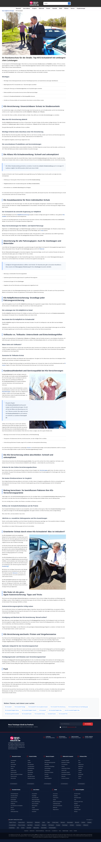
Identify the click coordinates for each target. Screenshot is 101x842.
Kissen (79, 778)
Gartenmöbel (13, 764)
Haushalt (54, 8)
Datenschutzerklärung (40, 830)
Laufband (83, 822)
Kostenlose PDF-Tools (78, 801)
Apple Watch (29, 825)
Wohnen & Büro (83, 756)
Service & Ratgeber (80, 789)
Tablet (48, 822)
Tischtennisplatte (52, 827)
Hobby (29, 760)
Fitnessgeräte (30, 772)
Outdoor (29, 762)
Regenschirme (56, 809)
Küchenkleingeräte (14, 793)
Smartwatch (37, 825)
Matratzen (80, 768)
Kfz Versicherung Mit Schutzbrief (12, 713)
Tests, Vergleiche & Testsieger (8, 10)
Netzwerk (15, 573)
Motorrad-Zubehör (35, 799)
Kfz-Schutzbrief (8, 706)
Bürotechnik (80, 774)
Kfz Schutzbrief (42, 710)
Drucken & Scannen (65, 778)
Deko (79, 762)
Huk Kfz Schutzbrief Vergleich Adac (72, 710)
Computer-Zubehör (65, 760)
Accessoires (55, 793)
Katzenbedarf (47, 770)
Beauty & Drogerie (50, 756)
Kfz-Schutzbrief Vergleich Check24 (29, 710)
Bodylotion (44, 825)
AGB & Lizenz (47, 830)
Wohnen (66, 8)
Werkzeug (13, 766)
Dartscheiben (43, 827)
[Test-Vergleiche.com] (15, 739)
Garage (33, 807)
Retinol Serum (30, 822)
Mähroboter (37, 822)
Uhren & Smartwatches (57, 805)
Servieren (13, 809)
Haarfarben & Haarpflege (49, 766)
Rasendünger (64, 825)
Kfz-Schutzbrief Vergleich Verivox (12, 710)
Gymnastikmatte (12, 825)
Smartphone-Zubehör (65, 772)
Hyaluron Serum (21, 822)
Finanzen (76, 795)
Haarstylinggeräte (48, 778)
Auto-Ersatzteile (35, 803)
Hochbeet (72, 825)
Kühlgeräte (13, 803)
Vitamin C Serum (12, 822)
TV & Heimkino (64, 764)
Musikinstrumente (31, 778)
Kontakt (75, 830)
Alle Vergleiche (89, 819)
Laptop (43, 822)
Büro (79, 760)
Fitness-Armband (21, 825)
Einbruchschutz (14, 776)
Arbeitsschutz (13, 770)
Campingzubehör (31, 766)
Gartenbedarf (13, 760)
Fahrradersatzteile (31, 776)
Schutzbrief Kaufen (52, 713)
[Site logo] (34, 3)
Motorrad (41, 248)
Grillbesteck (85, 825)
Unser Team (76, 807)
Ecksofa (22, 827)
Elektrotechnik (14, 772)
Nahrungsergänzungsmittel (50, 762)
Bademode (55, 807)
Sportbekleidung (31, 768)
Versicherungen (43, 470)
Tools (75, 799)
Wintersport (30, 774)
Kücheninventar (14, 797)
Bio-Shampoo (51, 825)
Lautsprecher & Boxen (65, 768)
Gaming (63, 766)
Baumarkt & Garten (16, 756)
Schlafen (80, 770)
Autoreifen (34, 811)
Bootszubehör (34, 805)
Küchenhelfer (13, 799)
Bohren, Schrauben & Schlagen (17, 774)
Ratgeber (76, 803)
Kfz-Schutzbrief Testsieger (20, 706)
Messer (12, 807)
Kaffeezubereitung (14, 811)
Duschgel (58, 825)
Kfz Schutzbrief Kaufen (27, 713)
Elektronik (41, 8)
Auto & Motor (26, 8)
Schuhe (54, 799)
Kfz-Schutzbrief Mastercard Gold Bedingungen (78, 706)
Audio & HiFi (63, 770)
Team (60, 830)
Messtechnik (13, 778)
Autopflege (34, 795)
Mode (60, 8)
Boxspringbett (70, 822)
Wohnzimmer (81, 764)
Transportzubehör (35, 809)
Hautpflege (47, 764)
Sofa (18, 827)
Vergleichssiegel (81, 8)
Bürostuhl (77, 822)
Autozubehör (34, 793)
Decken (79, 776)
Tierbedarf (47, 776)
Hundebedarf (47, 760)
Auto (42, 230)
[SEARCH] (69, 3)
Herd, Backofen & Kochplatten (17, 805)
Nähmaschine (36, 827)
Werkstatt (13, 762)
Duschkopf (29, 827)
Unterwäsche (55, 797)
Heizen (12, 768)
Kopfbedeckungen (56, 803)
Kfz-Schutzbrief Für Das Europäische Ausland (38, 706)
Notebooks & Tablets (65, 762)
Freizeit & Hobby (33, 756)
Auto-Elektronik (35, 797)
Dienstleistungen (6, 391)
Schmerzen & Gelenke (49, 772)
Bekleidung (55, 795)
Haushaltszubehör (14, 795)
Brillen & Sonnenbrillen (57, 801)
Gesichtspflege (47, 768)
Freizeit (48, 8)
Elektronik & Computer (68, 756)
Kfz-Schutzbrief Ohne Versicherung (58, 706)
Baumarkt (18, 8)
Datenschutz (32, 830)
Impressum (26, 830)
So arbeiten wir (77, 805)
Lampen (79, 772)
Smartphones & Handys (66, 774)
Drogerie (34, 8)
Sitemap (75, 811)
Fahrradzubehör (31, 764)
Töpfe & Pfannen (14, 801)
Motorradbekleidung (36, 801)
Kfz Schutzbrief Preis (63, 713)
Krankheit (4, 566)
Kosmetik (46, 774)
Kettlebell (89, 822)
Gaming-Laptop (55, 822)
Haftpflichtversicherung (23, 214)
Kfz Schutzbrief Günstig (40, 713)
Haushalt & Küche (16, 789)
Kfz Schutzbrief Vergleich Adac (55, 710)
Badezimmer (80, 766)
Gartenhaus (78, 825)
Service (72, 8)
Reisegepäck (30, 770)
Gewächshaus (12, 827)
